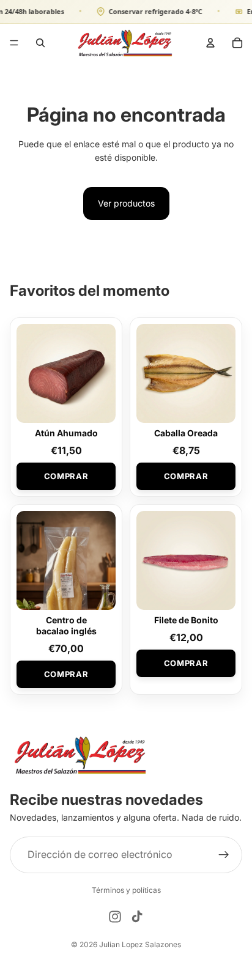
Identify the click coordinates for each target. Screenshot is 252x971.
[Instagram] (115, 916)
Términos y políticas (126, 890)
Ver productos (126, 203)
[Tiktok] (137, 916)
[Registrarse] (224, 855)
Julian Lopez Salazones (140, 944)
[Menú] (14, 42)
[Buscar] (40, 42)
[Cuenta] (210, 42)
